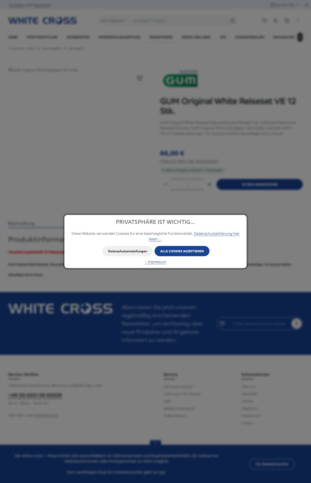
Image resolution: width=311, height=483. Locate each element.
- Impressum (155, 261)
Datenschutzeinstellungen (127, 251)
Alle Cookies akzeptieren (182, 251)
